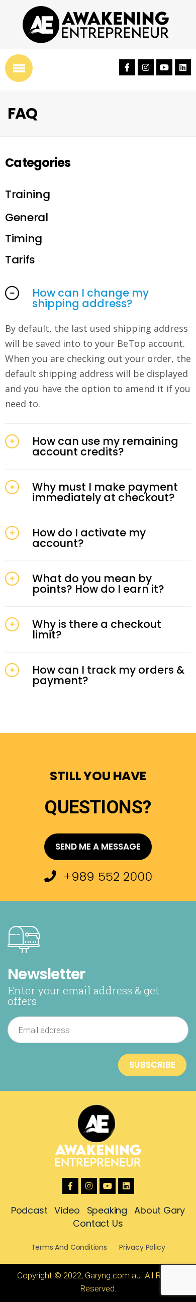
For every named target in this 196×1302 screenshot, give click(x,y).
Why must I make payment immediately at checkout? (105, 492)
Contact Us (98, 1223)
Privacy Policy (142, 1247)
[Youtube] (164, 67)
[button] (98, 298)
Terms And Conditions (69, 1247)
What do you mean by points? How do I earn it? (98, 583)
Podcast (29, 1210)
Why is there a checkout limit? (96, 629)
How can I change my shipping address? (90, 298)
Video (66, 1210)
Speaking (107, 1210)
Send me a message (98, 847)
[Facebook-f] (127, 67)
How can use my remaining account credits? (105, 446)
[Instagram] (146, 67)
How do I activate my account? (89, 537)
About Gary (159, 1210)
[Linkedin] (183, 67)
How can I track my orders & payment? (108, 675)
